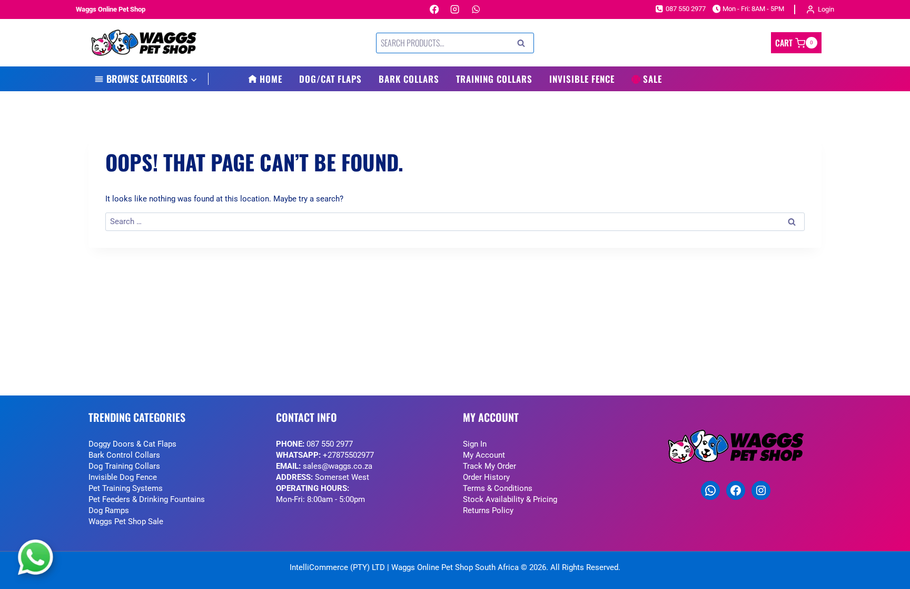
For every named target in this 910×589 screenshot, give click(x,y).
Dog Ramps (108, 510)
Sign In (475, 444)
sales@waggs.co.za (337, 466)
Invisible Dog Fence (122, 477)
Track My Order (489, 466)
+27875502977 (348, 455)
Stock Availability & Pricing (510, 499)
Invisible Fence (582, 78)
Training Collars (494, 78)
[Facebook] (434, 10)
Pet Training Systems (125, 488)
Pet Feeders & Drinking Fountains (146, 499)
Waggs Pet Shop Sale (125, 521)
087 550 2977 (329, 444)
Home (271, 78)
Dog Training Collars (124, 466)
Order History (486, 477)
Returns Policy (488, 510)
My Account (484, 455)
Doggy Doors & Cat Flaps (132, 444)
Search (524, 43)
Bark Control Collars (124, 455)
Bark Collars (409, 78)
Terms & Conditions (497, 488)
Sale (652, 78)
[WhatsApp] (476, 10)
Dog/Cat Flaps (330, 78)
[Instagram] (455, 10)
